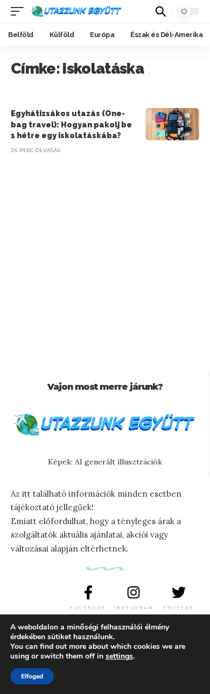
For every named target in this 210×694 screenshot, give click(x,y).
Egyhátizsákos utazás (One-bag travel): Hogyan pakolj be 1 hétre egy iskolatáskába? (71, 124)
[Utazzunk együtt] (76, 11)
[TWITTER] (179, 592)
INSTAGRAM (134, 607)
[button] (20, 11)
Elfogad (32, 676)
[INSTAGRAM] (134, 592)
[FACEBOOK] (88, 592)
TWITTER (178, 607)
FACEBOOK (88, 607)
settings (119, 656)
